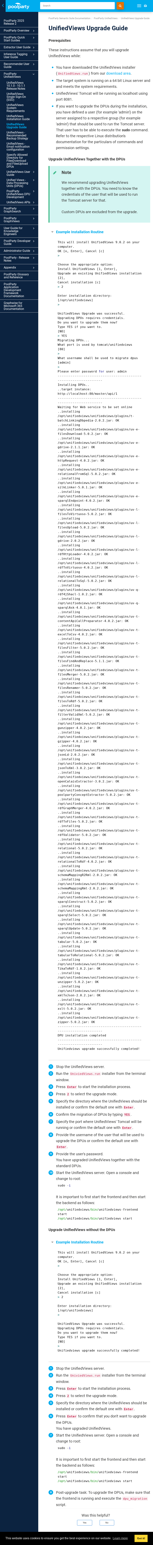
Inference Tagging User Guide (15, 55)
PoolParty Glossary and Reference (16, 276)
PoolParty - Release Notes (16, 259)
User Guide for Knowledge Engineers (13, 231)
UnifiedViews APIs (18, 202)
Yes (84, 1522)
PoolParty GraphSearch (12, 210)
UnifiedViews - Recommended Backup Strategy (17, 135)
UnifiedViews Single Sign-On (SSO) (16, 97)
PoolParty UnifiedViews (12, 75)
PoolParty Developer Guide (17, 242)
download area (118, 73)
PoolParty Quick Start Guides (14, 39)
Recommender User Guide (16, 65)
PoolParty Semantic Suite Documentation (69, 18)
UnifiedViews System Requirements (16, 108)
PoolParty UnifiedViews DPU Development (18, 194)
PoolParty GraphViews (12, 219)
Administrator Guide (17, 251)
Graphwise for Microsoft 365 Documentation (14, 306)
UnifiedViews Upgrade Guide (17, 126)
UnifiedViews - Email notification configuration (18, 146)
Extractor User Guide (17, 47)
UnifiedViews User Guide (18, 173)
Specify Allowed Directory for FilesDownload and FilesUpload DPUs (17, 160)
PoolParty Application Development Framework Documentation (14, 290)
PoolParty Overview (16, 30)
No (106, 1522)
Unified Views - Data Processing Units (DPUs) (17, 183)
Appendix (10, 267)
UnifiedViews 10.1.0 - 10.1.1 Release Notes (16, 85)
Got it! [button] (141, 1538)
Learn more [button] (120, 1538)
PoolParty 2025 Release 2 (14, 22)
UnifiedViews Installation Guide (18, 117)
